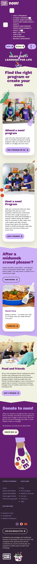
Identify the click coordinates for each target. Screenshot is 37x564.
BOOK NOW (19, 46)
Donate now (9, 432)
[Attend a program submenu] (30, 18)
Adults (5, 488)
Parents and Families (9, 491)
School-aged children (9, 496)
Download (11, 327)
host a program (13, 236)
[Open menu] (5, 24)
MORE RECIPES (10, 279)
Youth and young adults (10, 499)
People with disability (9, 493)
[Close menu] (12, 10)
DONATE (8, 46)
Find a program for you (16, 150)
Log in (31, 46)
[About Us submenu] (22, 30)
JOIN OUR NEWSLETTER (14, 531)
